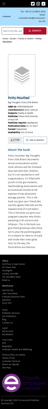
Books (13, 39)
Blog (4, 320)
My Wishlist (7, 335)
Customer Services (11, 361)
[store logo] (7, 16)
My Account (7, 331)
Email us (6, 280)
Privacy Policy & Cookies (13, 355)
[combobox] (12, 30)
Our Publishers (9, 316)
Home (6, 39)
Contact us (7, 323)
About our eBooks (10, 365)
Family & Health (26, 39)
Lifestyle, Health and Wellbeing (17, 350)
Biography (7, 346)
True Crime (7, 340)
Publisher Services (11, 313)
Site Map (6, 368)
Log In (5, 328)
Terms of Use (8, 358)
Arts (4, 343)
